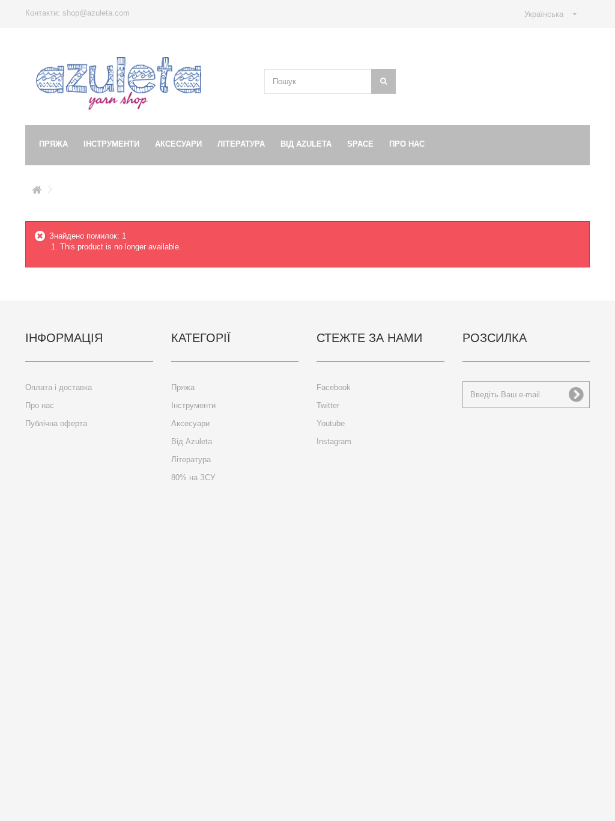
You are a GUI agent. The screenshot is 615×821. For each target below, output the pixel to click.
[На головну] (36, 192)
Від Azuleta (306, 143)
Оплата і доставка (58, 387)
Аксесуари (178, 143)
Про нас (407, 143)
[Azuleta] (118, 83)
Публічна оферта (56, 423)
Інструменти (111, 143)
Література (241, 143)
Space (360, 143)
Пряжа (53, 143)
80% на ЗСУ (193, 477)
